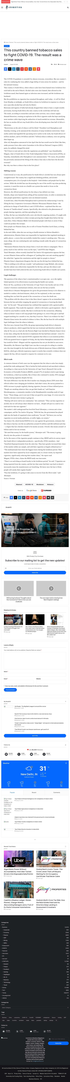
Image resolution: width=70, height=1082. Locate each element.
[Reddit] (26, 69)
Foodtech (6, 969)
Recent (34, 792)
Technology (7, 982)
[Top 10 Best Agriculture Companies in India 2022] (8, 811)
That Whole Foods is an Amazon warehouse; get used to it (32, 729)
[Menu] (2, 8)
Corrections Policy (48, 1076)
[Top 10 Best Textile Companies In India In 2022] (8, 824)
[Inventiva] (14, 7)
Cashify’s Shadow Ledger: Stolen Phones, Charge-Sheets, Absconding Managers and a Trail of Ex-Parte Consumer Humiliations (18, 903)
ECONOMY (38, 1017)
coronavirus (17, 1017)
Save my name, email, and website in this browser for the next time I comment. (26, 686)
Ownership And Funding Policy (14, 1076)
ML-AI (5, 977)
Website (38, 678)
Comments (56, 792)
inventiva (14, 1020)
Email (6, 678)
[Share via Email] (48, 497)
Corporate (6, 930)
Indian (8, 1020)
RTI (3, 956)
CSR (6, 1073)
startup (45, 1020)
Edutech (6, 964)
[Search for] (68, 8)
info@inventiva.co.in (38, 1061)
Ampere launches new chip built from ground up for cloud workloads (35, 817)
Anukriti (6, 64)
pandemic (39, 1020)
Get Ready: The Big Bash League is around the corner (30, 706)
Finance (6, 935)
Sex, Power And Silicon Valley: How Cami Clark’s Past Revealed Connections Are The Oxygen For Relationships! (35, 629)
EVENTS (4, 948)
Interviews (5, 953)
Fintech (6, 966)
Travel (5, 985)
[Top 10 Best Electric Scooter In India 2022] (8, 831)
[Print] (52, 497)
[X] (9, 69)
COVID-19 (29, 484)
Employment (5, 945)
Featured (4, 950)
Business (4, 927)
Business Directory (34, 1079)
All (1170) (35, 735)
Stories (11, 42)
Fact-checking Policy (29, 1076)
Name (6, 671)
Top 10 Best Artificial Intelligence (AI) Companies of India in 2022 (34, 799)
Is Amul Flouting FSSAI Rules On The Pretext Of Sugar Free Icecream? (13, 628)
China (10, 1017)
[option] (35, 530)
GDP (5, 937)
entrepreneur (46, 1017)
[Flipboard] (46, 491)
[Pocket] (38, 69)
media (27, 1020)
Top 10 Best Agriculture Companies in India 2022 (29, 809)
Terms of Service (26, 1073)
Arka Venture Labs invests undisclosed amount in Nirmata (31, 718)
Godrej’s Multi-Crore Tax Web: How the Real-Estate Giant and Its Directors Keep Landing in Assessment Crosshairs (50, 903)
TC (56, 1020)
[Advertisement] (35, 26)
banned (19, 484)
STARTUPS (5, 961)
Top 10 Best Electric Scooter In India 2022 (27, 829)
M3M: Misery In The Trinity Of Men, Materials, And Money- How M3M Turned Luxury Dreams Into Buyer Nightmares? (22, 531)
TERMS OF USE (62, 1073)
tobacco (50, 484)
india (3, 1020)
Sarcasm (4, 958)
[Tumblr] (18, 69)
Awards (63, 1076)
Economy (6, 932)
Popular (12, 792)
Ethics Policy (39, 1076)
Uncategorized (6, 995)
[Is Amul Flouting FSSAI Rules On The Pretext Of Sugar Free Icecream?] (13, 619)
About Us (10, 1073)
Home (6, 42)
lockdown (40, 484)
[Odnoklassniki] (34, 69)
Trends (4, 992)
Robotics (6, 979)
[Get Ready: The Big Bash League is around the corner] (8, 709)
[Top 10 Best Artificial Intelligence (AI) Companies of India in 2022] (8, 802)
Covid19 (31, 1017)
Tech (3, 990)
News (32, 1020)
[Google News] (31, 490)
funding (59, 1017)
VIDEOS (4, 998)
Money (6, 940)
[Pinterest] (22, 69)
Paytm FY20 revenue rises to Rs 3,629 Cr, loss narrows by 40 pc (33, 714)
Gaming (6, 972)
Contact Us (36, 1073)
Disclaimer (57, 1076)
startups (51, 1020)
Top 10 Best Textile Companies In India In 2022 (28, 821)
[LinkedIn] (14, 69)
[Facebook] (5, 69)
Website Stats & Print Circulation (48, 1073)
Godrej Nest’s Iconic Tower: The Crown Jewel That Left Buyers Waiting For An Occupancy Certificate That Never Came (49, 872)
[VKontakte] (30, 69)
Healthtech (7, 974)
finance (53, 1017)
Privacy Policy (17, 1073)
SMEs (5, 943)
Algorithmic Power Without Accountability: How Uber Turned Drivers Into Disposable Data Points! (18, 871)
